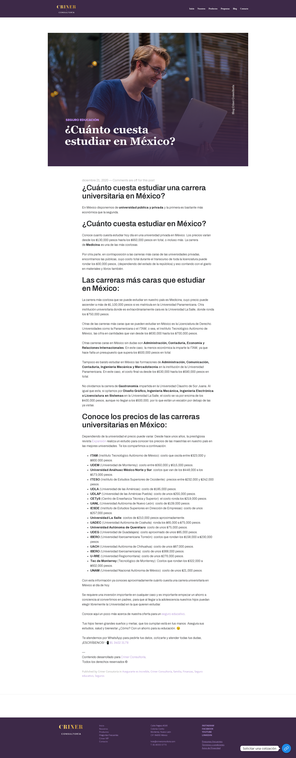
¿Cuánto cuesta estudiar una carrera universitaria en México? (144, 192)
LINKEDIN (207, 735)
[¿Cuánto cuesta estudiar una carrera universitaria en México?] (148, 165)
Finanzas (188, 671)
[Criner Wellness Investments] (66, 9)
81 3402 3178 (118, 642)
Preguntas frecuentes (212, 741)
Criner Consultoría (133, 657)
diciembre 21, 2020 (95, 180)
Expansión (99, 441)
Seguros (99, 675)
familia (177, 671)
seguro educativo (173, 614)
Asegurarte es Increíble (135, 671)
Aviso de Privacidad (211, 748)
